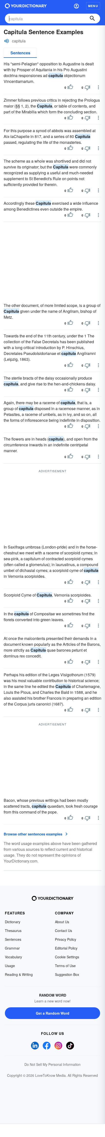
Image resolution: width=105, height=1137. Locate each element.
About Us (62, 921)
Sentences (20, 53)
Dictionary (12, 921)
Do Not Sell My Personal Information (52, 1064)
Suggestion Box (67, 974)
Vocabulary (13, 956)
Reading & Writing (19, 974)
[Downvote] (87, 87)
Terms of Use (65, 965)
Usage (10, 965)
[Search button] (92, 18)
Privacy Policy (65, 939)
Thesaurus (13, 930)
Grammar (12, 948)
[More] (98, 87)
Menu (93, 6)
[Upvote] (70, 87)
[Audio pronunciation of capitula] (7, 41)
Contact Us (63, 930)
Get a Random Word (52, 1013)
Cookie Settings (67, 956)
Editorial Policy (66, 948)
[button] (76, 6)
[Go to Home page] (26, 6)
